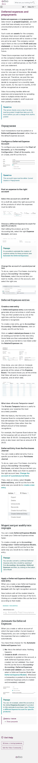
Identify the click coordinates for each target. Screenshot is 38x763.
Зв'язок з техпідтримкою (12, 743)
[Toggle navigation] (1, 7)
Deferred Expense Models (15, 675)
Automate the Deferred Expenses (15, 256)
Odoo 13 (31, 7)
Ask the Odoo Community (12, 748)
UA (23, 7)
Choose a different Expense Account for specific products (18, 709)
